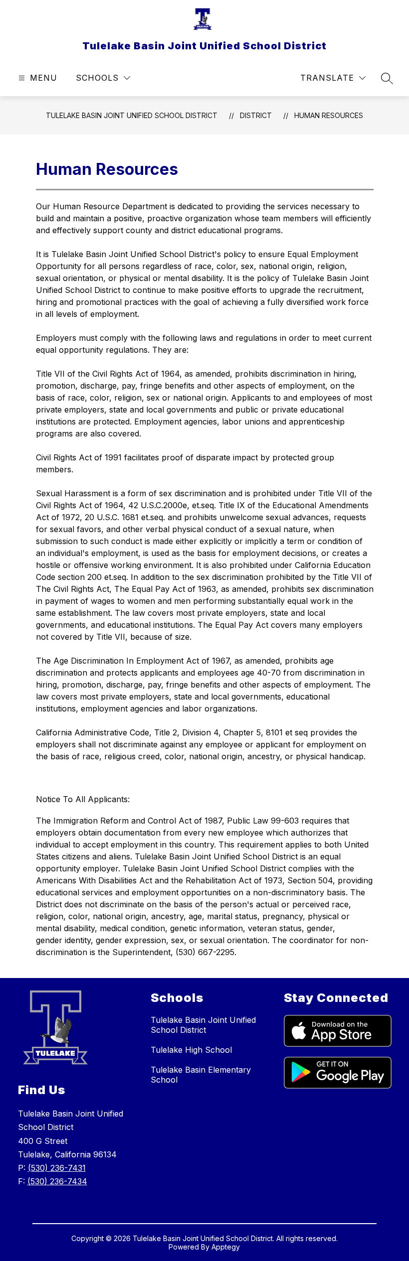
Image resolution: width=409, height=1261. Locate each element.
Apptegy (225, 1247)
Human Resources (328, 115)
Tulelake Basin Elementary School (201, 1075)
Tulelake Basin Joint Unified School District (131, 115)
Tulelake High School (191, 1050)
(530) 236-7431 (57, 1168)
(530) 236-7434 (57, 1181)
